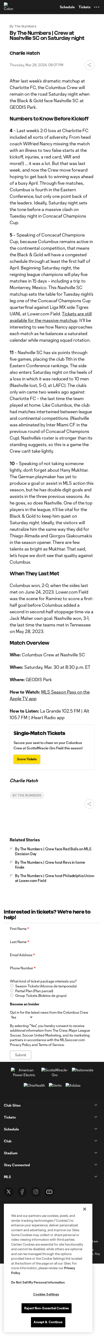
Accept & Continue (48, 1322)
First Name (19, 929)
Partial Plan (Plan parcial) (34, 991)
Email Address (22, 955)
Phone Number (23, 968)
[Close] (84, 1209)
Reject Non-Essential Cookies (46, 1308)
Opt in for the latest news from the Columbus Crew (49, 1012)
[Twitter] (9, 1192)
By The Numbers (27, 795)
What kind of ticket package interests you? (43, 981)
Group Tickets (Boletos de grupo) (41, 995)
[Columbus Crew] (8, 7)
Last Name (19, 942)
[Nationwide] (82, 1070)
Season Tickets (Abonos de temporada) (46, 986)
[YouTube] (49, 1192)
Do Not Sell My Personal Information (38, 1282)
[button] (96, 7)
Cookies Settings (46, 1294)
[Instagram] (36, 1192)
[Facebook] (22, 1192)
